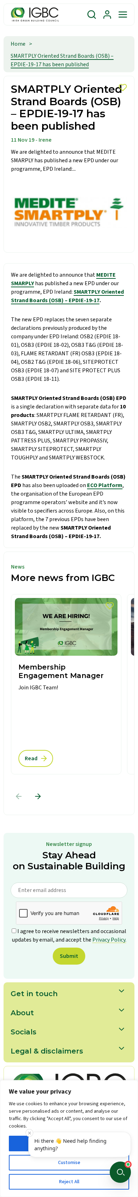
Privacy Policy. (109, 940)
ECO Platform (104, 485)
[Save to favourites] (123, 87)
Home (18, 44)
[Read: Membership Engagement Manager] (66, 684)
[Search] (91, 14)
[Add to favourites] (109, 606)
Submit (69, 956)
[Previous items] (19, 796)
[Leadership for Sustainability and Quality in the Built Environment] (35, 14)
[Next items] (38, 796)
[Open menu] (123, 14)
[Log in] (107, 14)
